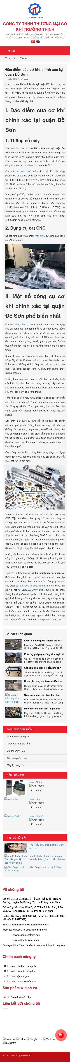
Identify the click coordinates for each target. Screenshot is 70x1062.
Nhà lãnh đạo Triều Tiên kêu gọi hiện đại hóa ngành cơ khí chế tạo (47, 857)
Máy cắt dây (35, 782)
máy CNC (40, 235)
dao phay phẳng (18, 324)
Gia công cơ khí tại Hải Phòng (45, 867)
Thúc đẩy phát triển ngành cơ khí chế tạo (46, 846)
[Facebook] (9, 1039)
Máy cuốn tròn (36, 816)
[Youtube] (49, 1039)
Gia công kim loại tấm (18, 743)
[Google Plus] (35, 1039)
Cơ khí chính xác (15, 750)
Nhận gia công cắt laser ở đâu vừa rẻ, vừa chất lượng (43, 681)
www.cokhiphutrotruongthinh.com (30, 929)
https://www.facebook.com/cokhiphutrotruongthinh (39, 945)
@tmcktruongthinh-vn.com (35, 924)
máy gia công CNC (21, 171)
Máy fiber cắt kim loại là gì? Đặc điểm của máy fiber (42, 708)
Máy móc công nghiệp (18, 736)
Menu (11, 51)
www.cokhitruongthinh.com (26, 935)
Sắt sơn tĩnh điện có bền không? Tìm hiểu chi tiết (42, 667)
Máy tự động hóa (15, 765)
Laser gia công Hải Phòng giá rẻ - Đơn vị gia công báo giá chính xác (43, 640)
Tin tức (24, 58)
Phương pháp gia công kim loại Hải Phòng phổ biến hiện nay (44, 654)
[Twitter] (21, 1039)
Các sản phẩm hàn (16, 758)
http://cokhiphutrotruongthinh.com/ (36, 585)
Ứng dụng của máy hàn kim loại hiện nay (42, 695)
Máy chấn (34, 799)
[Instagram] (9, 1042)
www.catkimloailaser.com (26, 940)
